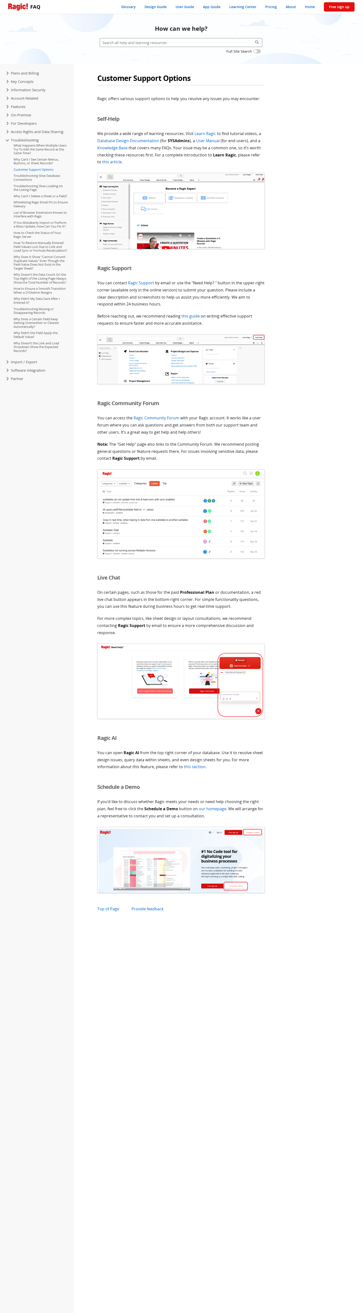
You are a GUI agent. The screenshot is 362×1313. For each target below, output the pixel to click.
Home (310, 6)
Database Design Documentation (128, 140)
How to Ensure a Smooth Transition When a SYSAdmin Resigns (40, 291)
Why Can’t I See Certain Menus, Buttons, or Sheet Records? (36, 161)
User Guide (185, 6)
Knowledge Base (112, 148)
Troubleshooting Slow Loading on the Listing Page (38, 188)
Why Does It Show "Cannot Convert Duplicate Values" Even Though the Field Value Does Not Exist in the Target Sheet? (40, 263)
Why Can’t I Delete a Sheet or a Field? (40, 196)
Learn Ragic (205, 133)
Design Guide (156, 6)
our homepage (212, 808)
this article (112, 162)
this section (194, 766)
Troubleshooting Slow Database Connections (37, 178)
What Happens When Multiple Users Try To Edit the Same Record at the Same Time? (40, 149)
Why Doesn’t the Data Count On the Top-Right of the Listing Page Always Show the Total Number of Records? (40, 279)
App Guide (211, 6)
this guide (190, 316)
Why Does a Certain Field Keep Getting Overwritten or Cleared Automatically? (36, 323)
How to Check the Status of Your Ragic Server (37, 234)
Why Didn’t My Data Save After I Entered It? (37, 301)
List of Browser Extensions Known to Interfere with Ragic (40, 214)
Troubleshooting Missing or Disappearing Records (34, 311)
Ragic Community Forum (156, 418)
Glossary (128, 6)
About (291, 6)
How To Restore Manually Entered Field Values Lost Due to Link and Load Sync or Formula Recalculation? (40, 247)
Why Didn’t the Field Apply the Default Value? (36, 335)
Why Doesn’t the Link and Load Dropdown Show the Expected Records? (36, 347)
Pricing (271, 6)
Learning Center (242, 6)
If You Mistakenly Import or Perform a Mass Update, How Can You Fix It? (40, 224)
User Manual (208, 140)
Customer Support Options (33, 169)
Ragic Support (141, 283)
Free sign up (339, 6)
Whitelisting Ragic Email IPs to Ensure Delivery (41, 204)
